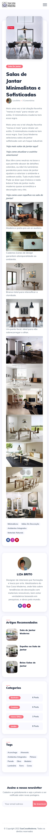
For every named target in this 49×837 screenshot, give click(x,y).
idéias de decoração (30, 524)
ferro (21, 766)
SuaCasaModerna (28, 828)
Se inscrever (40, 803)
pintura (33, 757)
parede (11, 761)
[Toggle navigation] (45, 4)
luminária (12, 766)
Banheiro (15, 698)
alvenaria (25, 752)
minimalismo (13, 524)
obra (19, 761)
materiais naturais (15, 533)
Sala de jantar (14, 66)
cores (29, 766)
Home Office (16, 717)
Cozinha (14, 707)
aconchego (12, 752)
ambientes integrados (17, 528)
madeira (27, 761)
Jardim (13, 726)
